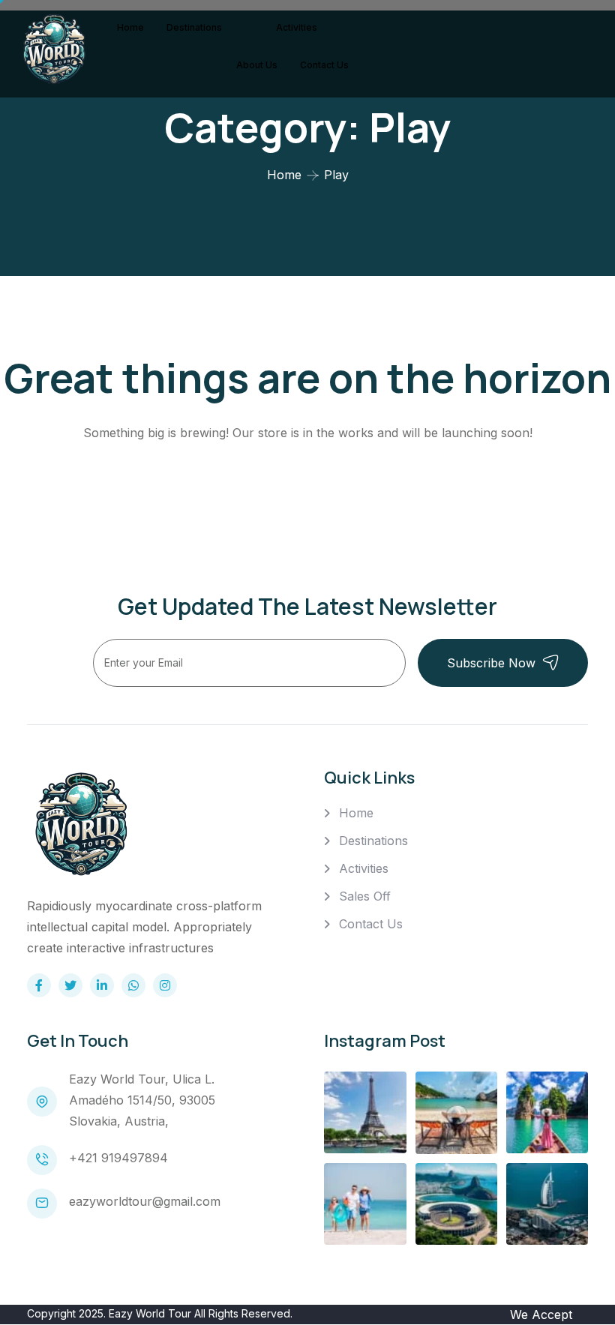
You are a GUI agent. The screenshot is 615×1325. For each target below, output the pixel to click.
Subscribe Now (491, 662)
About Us (257, 64)
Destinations (194, 27)
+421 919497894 (118, 1157)
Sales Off (365, 896)
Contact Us (324, 64)
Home (130, 27)
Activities (296, 27)
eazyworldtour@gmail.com (144, 1201)
